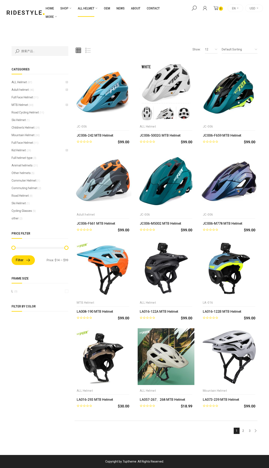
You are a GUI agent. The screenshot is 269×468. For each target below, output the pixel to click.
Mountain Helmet (23, 135)
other (15, 218)
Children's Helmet (23, 127)
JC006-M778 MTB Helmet (222, 223)
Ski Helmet (19, 120)
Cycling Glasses (22, 210)
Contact (153, 8)
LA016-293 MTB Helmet (95, 400)
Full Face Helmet (22, 97)
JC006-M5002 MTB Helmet (160, 223)
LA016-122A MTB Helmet (159, 312)
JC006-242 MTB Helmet (95, 135)
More (50, 16)
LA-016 (208, 302)
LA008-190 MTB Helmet (95, 312)
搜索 (16, 51)
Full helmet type (22, 158)
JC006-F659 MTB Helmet (222, 135)
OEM (107, 8)
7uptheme (129, 461)
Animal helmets (22, 165)
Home (50, 8)
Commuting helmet (24, 188)
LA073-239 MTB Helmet (221, 400)
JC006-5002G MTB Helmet (160, 135)
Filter (20, 260)
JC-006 (82, 126)
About (135, 8)
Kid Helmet (19, 150)
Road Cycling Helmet (25, 112)
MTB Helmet (20, 105)
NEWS (120, 8)
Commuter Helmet (24, 180)
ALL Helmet (86, 8)
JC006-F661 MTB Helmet (96, 223)
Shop (64, 8)
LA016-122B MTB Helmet (222, 312)
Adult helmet (20, 89)
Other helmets (21, 173)
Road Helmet (20, 195)
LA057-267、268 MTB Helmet (162, 400)
